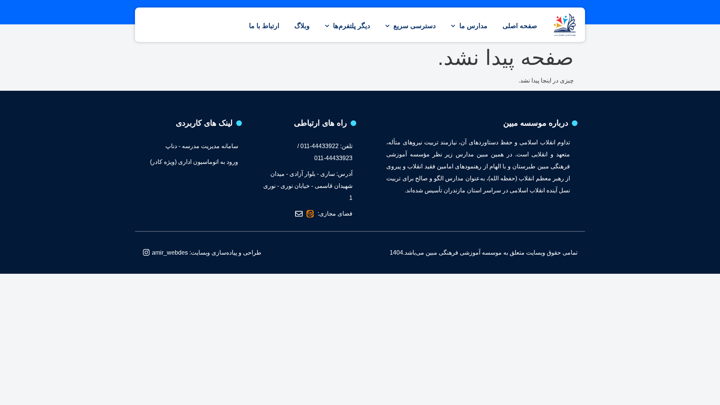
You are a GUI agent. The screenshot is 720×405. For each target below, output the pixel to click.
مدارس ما (473, 26)
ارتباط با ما (264, 26)
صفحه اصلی (519, 26)
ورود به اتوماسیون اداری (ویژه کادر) (194, 162)
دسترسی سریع (414, 26)
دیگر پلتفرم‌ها (351, 26)
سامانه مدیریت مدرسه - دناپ (201, 146)
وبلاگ (302, 26)
